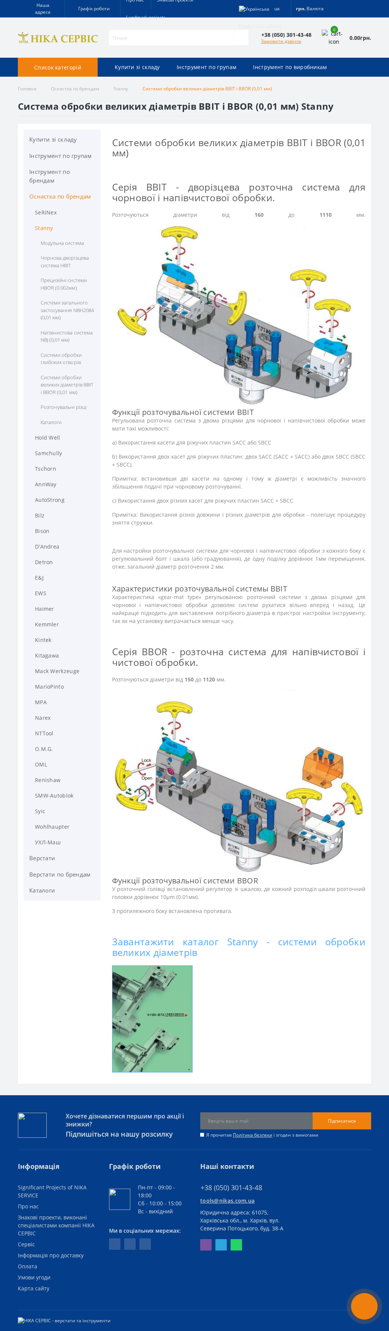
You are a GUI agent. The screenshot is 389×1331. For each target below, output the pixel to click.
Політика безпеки (252, 1135)
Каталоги (51, 422)
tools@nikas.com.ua (227, 1200)
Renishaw (47, 780)
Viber (206, 1245)
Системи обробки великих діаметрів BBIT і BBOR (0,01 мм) (67, 385)
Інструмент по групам (60, 155)
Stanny (121, 88)
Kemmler (47, 624)
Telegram (221, 1245)
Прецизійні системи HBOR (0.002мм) (64, 284)
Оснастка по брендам (75, 88)
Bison (42, 531)
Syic (40, 811)
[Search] (241, 37)
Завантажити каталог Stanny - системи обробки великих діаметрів (239, 947)
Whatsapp (236, 1245)
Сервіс (26, 1244)
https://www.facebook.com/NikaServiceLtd (114, 1244)
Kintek (43, 639)
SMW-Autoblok (54, 795)
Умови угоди (34, 1277)
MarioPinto (49, 686)
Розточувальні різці (64, 407)
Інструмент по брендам (49, 176)
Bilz (39, 515)
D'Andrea (47, 546)
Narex (43, 717)
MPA (41, 702)
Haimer (44, 608)
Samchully (48, 453)
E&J (39, 577)
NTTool (44, 733)
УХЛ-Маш (47, 842)
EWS (40, 593)
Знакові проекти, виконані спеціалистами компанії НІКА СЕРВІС (56, 1225)
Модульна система (62, 243)
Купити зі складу (53, 139)
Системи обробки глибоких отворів (61, 359)
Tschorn (45, 468)
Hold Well (47, 437)
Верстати (42, 858)
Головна (27, 88)
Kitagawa (47, 655)
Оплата (27, 1266)
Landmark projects (146, 17)
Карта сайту (33, 1288)
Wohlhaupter (52, 826)
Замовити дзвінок (281, 41)
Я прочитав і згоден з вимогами (262, 1135)
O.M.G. (44, 748)
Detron (44, 562)
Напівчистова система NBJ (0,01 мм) (67, 336)
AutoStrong (50, 499)
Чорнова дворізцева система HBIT (65, 261)
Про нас (28, 1206)
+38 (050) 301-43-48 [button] (231, 1187)
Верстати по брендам (60, 874)
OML (41, 764)
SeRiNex (46, 212)
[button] (92, 8)
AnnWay (46, 484)
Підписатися (342, 1121)
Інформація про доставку (51, 1255)
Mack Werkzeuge (57, 671)
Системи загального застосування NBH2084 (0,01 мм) (67, 310)
